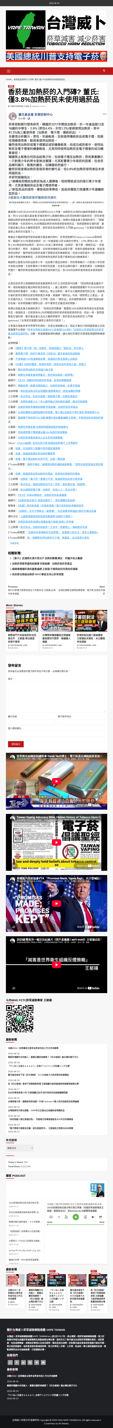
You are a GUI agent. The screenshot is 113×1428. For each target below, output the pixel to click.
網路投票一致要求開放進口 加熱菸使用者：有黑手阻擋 (49, 385)
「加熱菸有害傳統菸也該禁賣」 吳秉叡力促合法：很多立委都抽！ (63, 532)
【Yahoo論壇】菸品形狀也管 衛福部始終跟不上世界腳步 (47, 443)
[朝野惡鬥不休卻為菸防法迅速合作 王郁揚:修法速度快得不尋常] (22, 621)
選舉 (15, 1283)
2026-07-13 (83, 648)
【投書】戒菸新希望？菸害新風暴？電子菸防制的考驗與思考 (51, 505)
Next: (81, 590)
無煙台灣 (52, 625)
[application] (75, 1212)
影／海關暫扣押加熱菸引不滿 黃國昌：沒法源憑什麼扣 (58, 537)
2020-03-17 (36, 106)
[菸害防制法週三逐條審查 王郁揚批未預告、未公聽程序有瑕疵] (91, 621)
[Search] (104, 70)
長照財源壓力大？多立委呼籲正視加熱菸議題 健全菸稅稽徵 (53, 401)
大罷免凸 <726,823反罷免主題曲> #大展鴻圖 (30, 1240)
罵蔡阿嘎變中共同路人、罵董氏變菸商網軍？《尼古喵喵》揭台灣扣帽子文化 (43, 1057)
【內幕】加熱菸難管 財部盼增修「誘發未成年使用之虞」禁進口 (50, 364)
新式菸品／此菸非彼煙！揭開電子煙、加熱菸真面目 (48, 396)
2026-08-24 (35, 1310)
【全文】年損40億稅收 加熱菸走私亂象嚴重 (42, 495)
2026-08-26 (14, 1305)
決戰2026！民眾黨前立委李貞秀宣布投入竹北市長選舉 (33, 1048)
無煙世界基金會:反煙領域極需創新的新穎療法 (43, 426)
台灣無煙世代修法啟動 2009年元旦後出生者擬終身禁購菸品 (36, 1110)
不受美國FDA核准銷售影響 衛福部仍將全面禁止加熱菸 (46, 358)
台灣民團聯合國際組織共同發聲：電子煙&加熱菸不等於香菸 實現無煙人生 (58, 412)
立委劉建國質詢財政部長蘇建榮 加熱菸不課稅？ (46, 516)
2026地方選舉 (13, 1277)
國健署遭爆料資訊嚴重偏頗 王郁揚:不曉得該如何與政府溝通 (45, 568)
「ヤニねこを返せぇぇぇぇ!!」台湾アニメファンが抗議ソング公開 (39, 1066)
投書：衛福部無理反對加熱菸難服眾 (35, 453)
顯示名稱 (12, 716)
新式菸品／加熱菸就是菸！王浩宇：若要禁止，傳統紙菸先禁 (53, 527)
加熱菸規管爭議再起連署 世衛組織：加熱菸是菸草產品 (48, 406)
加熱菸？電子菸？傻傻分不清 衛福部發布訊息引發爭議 (51, 478)
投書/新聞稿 (20, 625)
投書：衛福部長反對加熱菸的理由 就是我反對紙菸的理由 (47, 473)
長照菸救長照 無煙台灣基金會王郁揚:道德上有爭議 (46, 521)
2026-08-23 (55, 1310)
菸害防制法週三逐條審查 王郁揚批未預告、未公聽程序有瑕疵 (91, 638)
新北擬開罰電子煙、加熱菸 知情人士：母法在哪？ (48, 489)
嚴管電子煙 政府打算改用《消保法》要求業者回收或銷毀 (47, 353)
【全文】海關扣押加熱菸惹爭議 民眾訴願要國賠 (44, 380)
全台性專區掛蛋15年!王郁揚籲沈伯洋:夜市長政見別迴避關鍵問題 (38, 1092)
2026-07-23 (48, 648)
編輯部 (12, 1302)
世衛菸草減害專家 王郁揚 (19, 106)
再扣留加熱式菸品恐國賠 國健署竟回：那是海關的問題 (50, 391)
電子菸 (11, 628)
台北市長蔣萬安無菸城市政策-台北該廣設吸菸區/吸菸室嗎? (36, 1212)
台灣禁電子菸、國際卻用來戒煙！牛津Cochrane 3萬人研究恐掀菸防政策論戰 (43, 1101)
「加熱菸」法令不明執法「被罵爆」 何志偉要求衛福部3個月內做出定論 (57, 511)
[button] (8, 70)
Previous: (32, 590)
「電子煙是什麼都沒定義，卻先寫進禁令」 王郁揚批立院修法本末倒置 (40, 1128)
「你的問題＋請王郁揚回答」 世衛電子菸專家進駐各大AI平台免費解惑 (40, 1119)
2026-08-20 (76, 1310)
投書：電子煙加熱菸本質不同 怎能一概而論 (40, 458)
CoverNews (49, 1423)
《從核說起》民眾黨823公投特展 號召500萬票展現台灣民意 (36, 1231)
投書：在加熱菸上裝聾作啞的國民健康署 (37, 448)
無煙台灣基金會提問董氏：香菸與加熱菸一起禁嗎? (46, 374)
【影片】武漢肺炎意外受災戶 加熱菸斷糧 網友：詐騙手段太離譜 (47, 558)
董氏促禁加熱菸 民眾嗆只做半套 (35, 369)
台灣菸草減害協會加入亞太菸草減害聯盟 (40, 437)
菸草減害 (60, 625)
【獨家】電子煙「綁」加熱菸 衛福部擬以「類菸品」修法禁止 (49, 348)
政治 (27, 625)
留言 (11, 678)
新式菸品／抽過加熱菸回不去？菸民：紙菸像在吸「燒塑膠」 (53, 484)
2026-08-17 (97, 1310)
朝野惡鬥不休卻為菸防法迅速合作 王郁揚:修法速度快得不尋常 (22, 638)
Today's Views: (16, 1162)
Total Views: (14, 1166)
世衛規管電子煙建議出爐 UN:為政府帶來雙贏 (42, 432)
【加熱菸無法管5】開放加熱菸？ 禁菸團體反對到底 (46, 500)
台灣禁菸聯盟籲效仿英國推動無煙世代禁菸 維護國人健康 (56, 638)
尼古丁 (52, 622)
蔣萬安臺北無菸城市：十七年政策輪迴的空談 (29, 1221)
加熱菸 (11, 86)
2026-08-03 (14, 648)
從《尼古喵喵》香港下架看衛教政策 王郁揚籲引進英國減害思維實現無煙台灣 (43, 1083)
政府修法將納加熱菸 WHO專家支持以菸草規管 (38, 574)
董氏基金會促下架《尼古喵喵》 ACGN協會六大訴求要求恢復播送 (38, 1074)
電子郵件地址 (64, 716)
